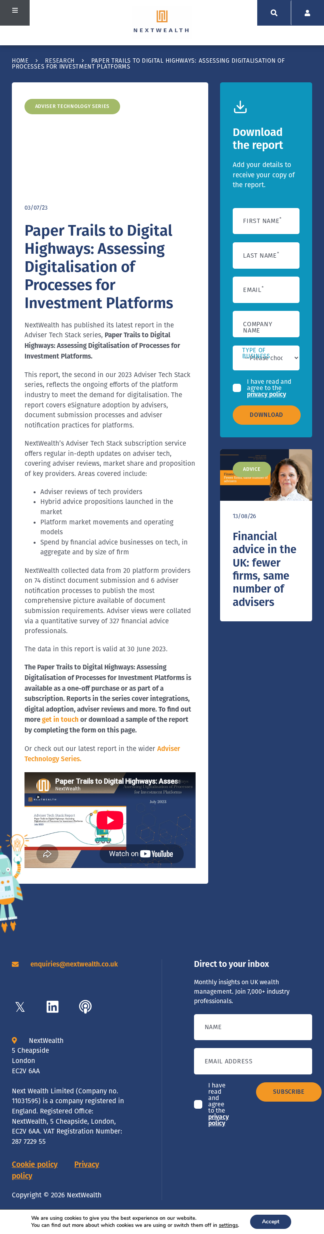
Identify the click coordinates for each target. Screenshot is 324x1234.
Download (266, 414)
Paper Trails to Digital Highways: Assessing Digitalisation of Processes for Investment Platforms (98, 266)
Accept (270, 1221)
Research (60, 60)
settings (228, 1225)
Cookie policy (35, 1164)
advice (251, 469)
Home (20, 60)
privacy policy (266, 394)
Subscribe (288, 1091)
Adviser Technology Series (72, 106)
